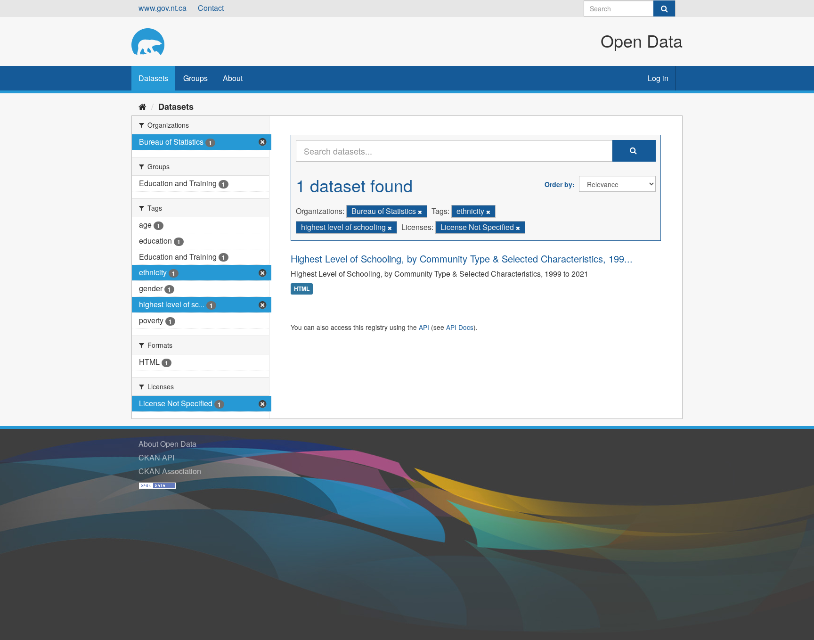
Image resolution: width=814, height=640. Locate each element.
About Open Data (167, 443)
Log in (658, 78)
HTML (301, 289)
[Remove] (420, 211)
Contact (211, 7)
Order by (558, 184)
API (424, 327)
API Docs (459, 327)
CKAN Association (169, 471)
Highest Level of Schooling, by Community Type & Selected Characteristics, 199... (462, 258)
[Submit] (664, 8)
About (233, 78)
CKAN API (156, 457)
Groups (195, 78)
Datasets (153, 78)
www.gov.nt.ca (162, 7)
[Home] (142, 106)
